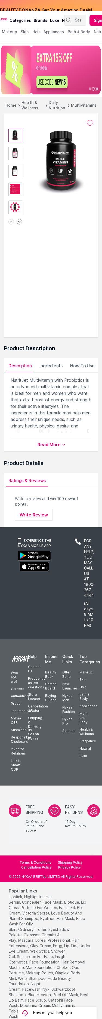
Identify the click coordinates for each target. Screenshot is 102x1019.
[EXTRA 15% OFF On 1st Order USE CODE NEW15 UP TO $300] (51, 70)
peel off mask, (66, 994)
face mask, (53, 902)
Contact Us (34, 669)
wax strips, (40, 951)
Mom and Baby (83, 717)
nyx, (46, 989)
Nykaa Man (67, 698)
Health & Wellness (29, 105)
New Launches (70, 686)
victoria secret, (36, 913)
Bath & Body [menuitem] (79, 31)
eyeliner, (47, 918)
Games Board (51, 686)
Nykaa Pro (67, 721)
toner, (41, 929)
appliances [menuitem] (54, 31)
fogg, (58, 945)
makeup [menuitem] (9, 31)
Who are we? (14, 677)
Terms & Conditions (35, 862)
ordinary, (26, 929)
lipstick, (16, 896)
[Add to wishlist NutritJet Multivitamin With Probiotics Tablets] (90, 123)
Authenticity (20, 696)
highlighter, (34, 896)
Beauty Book (50, 674)
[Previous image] (11, 222)
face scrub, (36, 1000)
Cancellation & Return (38, 708)
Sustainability (21, 730)
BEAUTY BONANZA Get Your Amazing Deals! (46, 5)
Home (11, 105)
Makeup (85, 672)
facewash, (31, 989)
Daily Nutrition (57, 105)
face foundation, (44, 962)
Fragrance (87, 741)
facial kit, (67, 907)
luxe (54, 20)
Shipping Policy (70, 862)
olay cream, (41, 945)
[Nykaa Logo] (4, 19)
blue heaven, (40, 994)
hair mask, (66, 918)
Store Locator (34, 696)
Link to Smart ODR (16, 765)
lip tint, (71, 945)
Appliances (88, 706)
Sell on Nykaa (33, 736)
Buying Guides (51, 698)
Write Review (34, 515)
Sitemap (69, 731)
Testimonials (21, 711)
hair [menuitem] (36, 31)
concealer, (32, 902)
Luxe (83, 756)
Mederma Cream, (35, 1005)
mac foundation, (40, 967)
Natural (85, 748)
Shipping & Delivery (35, 722)
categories (20, 20)
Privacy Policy (69, 867)
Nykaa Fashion (68, 709)
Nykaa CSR (16, 720)
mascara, (26, 940)
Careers (17, 689)
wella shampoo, (32, 978)
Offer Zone (66, 674)
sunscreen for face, (35, 956)
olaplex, (62, 973)
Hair (82, 687)
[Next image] (19, 222)
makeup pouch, (40, 973)
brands (40, 20)
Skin (82, 680)
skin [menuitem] (25, 31)
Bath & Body (84, 696)
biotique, (72, 902)
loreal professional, (53, 940)
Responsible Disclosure (21, 739)
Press (15, 703)
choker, (64, 967)
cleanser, (32, 934)
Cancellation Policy (36, 867)
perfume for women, (39, 907)
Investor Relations (18, 751)
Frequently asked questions (36, 682)
